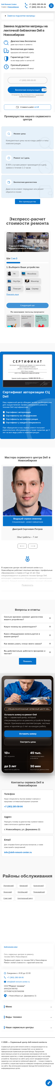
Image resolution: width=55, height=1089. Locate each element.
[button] (22, 546)
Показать (27, 661)
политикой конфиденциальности (31, 95)
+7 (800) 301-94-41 (37, 7)
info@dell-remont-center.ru (18, 852)
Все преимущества (27, 201)
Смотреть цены (28, 742)
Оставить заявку (27, 733)
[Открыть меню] (51, 5)
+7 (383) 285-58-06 (37, 4)
